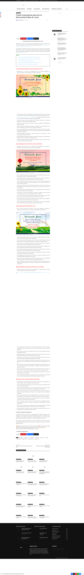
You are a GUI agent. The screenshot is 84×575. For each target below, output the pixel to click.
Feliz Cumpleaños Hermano (44, 537)
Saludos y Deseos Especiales (22, 11)
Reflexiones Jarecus (21, 20)
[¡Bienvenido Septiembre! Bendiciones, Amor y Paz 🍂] (21, 479)
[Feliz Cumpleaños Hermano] (36, 538)
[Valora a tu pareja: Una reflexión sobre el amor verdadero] (18, 529)
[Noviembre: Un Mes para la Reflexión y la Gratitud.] (21, 512)
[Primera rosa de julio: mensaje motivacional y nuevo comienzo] (33, 456)
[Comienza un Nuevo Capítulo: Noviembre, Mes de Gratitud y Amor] (33, 512)
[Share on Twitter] (74, 574)
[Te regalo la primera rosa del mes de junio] (44, 490)
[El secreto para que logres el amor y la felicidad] (18, 538)
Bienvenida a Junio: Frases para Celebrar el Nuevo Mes (28, 64)
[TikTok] (60, 549)
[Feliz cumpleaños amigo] (36, 529)
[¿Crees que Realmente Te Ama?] (18, 534)
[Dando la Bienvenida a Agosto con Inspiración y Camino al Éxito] (33, 467)
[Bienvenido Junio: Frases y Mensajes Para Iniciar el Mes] (21, 490)
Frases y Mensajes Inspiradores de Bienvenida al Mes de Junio (29, 57)
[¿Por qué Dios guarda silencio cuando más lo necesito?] (54, 59)
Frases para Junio (36, 437)
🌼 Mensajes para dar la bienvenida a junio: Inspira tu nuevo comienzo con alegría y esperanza (44, 472)
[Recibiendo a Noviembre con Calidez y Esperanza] (44, 501)
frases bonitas (26, 437)
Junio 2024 (46, 437)
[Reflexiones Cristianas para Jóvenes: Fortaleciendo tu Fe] (54, 44)
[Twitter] (64, 0)
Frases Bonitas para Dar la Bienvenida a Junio (26, 60)
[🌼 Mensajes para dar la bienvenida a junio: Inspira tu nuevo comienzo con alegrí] (44, 467)
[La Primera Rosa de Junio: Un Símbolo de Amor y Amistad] (21, 467)
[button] (67, 9)
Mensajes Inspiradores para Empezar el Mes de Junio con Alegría (30, 62)
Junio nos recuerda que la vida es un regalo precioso (26, 117)
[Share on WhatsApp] (78, 574)
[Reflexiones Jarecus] (16, 20)
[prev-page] (16, 520)
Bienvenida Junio (21, 437)
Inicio (17, 11)
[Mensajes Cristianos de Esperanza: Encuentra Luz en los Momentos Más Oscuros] (54, 39)
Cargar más (59, 62)
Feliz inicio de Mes (29, 11)
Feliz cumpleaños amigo (43, 528)
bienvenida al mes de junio (21, 52)
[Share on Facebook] (72, 574)
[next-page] (18, 520)
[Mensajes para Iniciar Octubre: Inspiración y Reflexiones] (21, 456)
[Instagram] (63, 0)
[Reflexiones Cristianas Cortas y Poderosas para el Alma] (54, 54)
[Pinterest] (58, 549)
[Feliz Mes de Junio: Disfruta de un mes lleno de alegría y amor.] (33, 490)
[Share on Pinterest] (76, 574)
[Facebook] (62, 0)
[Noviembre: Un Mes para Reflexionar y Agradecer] (33, 501)
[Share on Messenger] (80, 574)
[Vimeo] (66, 0)
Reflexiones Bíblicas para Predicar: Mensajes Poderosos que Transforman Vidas (62, 48)
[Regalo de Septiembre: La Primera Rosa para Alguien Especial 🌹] (33, 479)
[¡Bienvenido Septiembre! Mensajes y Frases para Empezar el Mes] (44, 479)
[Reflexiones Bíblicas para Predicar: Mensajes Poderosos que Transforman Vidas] (54, 49)
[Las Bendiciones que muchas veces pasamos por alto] (54, 34)
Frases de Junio (31, 437)
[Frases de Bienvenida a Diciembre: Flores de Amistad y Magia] (21, 501)
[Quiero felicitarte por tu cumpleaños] (36, 534)
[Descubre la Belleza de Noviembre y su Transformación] (44, 512)
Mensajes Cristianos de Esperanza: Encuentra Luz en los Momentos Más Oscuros (63, 39)
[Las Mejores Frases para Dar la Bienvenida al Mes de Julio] (44, 456)
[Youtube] (67, 0)
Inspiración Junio (42, 437)
